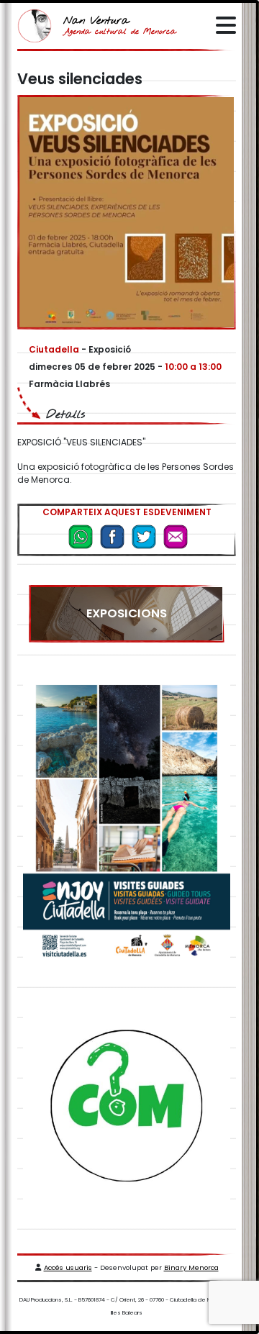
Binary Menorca (191, 1267)
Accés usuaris (68, 1267)
